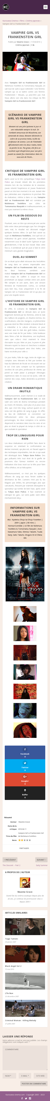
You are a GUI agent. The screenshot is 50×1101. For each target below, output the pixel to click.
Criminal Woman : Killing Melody (20, 1020)
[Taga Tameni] (25, 926)
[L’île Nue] (25, 981)
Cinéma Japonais (33, 20)
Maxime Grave (23, 42)
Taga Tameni (11, 939)
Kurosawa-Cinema (10, 20)
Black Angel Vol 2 (13, 966)
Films (22, 20)
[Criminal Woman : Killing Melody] (25, 1008)
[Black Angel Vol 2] (25, 953)
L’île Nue (9, 993)
